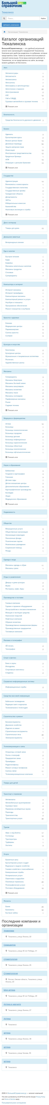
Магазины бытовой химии (15, 383)
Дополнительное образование (17, 486)
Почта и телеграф (12, 755)
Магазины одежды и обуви (15, 565)
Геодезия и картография (15, 473)
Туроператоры (11, 839)
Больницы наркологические (16, 442)
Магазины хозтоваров (13, 396)
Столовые (9, 272)
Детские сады (10, 480)
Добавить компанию (11, 25)
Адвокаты (9, 134)
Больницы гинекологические (16, 430)
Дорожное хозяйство (13, 725)
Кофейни (9, 263)
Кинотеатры (10, 350)
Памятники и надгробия (14, 878)
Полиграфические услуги (15, 885)
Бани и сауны (10, 663)
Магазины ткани (11, 392)
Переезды (9, 812)
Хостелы (8, 845)
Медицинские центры (13, 326)
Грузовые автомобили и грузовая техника (21, 101)
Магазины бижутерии (13, 380)
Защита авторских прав (14, 147)
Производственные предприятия (18, 628)
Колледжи (9, 492)
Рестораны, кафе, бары (14, 589)
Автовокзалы (10, 799)
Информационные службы (15, 687)
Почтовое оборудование (14, 888)
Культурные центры (13, 353)
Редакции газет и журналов (16, 704)
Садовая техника (12, 405)
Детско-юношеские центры (15, 483)
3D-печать (9, 645)
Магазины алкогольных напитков (18, 266)
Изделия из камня (12, 728)
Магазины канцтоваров (14, 386)
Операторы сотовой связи (15, 752)
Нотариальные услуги (13, 875)
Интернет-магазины (13, 290)
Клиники (8, 323)
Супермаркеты (11, 275)
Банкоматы (9, 909)
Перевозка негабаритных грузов (17, 809)
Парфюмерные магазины (15, 399)
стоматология (10, 959)
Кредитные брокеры (13, 156)
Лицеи (7, 496)
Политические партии (13, 541)
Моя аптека (9, 989)
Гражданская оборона (14, 193)
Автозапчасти (10, 76)
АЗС (7, 95)
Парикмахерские (12, 329)
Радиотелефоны (11, 764)
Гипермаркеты (11, 377)
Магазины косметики (13, 389)
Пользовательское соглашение (14, 1102)
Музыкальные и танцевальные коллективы (22, 356)
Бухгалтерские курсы (13, 137)
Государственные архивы (15, 190)
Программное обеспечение (16, 305)
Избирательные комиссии (15, 203)
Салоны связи (10, 771)
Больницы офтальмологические (17, 452)
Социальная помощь (13, 547)
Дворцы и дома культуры (15, 582)
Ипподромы (10, 666)
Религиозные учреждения (15, 544)
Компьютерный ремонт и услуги (17, 299)
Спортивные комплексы (14, 669)
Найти (43, 18)
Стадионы (9, 672)
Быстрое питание (12, 256)
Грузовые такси (11, 805)
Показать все (13, 106)
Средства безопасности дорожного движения (23, 120)
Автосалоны (10, 82)
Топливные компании (13, 631)
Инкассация (10, 150)
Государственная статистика (16, 187)
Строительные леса (13, 734)
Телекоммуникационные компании (19, 774)
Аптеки (8, 423)
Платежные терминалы (14, 881)
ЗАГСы (8, 200)
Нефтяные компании (13, 619)
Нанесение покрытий (13, 615)
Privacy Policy (40, 1097)
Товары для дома (12, 228)
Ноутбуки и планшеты (13, 302)
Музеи (7, 585)
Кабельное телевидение (14, 701)
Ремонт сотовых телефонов (16, 767)
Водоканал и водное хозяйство (17, 866)
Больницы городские (13, 433)
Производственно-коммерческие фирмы (21, 625)
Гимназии (9, 477)
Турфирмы (9, 842)
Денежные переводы (13, 143)
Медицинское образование (16, 499)
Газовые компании (12, 603)
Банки (7, 906)
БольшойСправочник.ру (17, 1093)
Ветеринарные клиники (14, 242)
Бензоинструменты (12, 722)
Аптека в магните (12, 1004)
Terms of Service (10, 1099)
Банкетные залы (11, 859)
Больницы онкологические (15, 449)
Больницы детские (12, 436)
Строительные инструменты (16, 731)
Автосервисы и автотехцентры (17, 85)
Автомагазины (11, 79)
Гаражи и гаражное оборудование (18, 606)
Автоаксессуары (11, 73)
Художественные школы (14, 362)
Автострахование (12, 92)
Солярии (8, 335)
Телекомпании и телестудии (16, 707)
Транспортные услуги (13, 818)
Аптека (7, 1018)
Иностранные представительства (18, 153)
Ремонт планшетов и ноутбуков (17, 308)
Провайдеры (10, 761)
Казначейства (10, 206)
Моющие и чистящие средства (17, 612)
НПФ (7, 159)
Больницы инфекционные (15, 439)
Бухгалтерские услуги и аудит (17, 862)
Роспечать (9, 359)
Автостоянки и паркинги (14, 89)
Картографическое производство (18, 489)
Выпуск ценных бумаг (13, 140)
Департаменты (11, 197)
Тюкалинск (8, 12)
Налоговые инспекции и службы (17, 209)
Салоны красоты (11, 332)
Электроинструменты (13, 737)
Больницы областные (13, 446)
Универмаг (9, 930)
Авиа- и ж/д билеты (12, 832)
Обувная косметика (13, 622)
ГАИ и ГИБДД (10, 98)
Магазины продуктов (13, 269)
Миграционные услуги (14, 528)
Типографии (10, 649)
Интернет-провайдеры (14, 293)
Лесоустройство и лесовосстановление (20, 609)
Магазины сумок (11, 568)
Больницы (9, 427)
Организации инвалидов (14, 535)
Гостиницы (9, 836)
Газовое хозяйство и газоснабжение (19, 869)
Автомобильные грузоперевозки (17, 802)
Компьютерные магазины (15, 296)
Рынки (7, 402)
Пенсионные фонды (13, 538)
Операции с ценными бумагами (17, 162)
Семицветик (10, 944)
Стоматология (11, 973)
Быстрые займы (11, 912)
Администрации (11, 181)
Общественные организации (16, 532)
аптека (7, 1032)
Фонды (8, 550)
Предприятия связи (13, 758)
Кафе (7, 260)
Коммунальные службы (14, 872)
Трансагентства (11, 815)
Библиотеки (10, 470)
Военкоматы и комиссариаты (16, 184)
